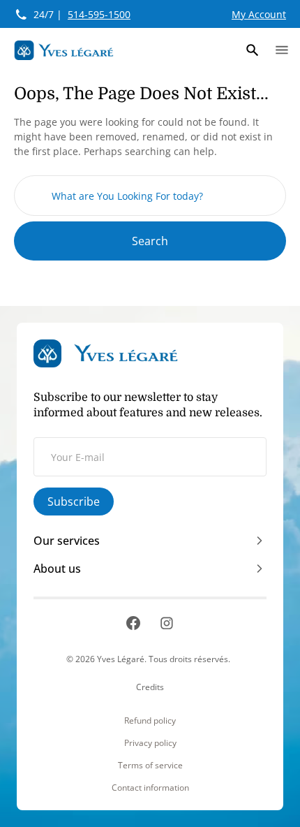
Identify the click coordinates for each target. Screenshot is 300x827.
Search (150, 241)
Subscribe (73, 501)
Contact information (150, 787)
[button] (253, 50)
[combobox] (150, 195)
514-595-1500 (99, 14)
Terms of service (150, 765)
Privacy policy (150, 743)
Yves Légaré (120, 659)
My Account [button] (259, 14)
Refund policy (150, 720)
